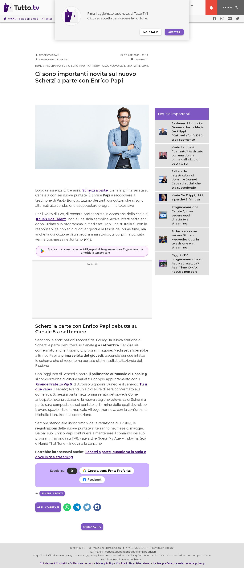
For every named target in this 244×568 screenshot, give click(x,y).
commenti (141, 59)
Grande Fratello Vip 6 (54, 384)
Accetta (174, 32)
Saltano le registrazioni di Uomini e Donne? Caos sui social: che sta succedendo (186, 180)
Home (38, 65)
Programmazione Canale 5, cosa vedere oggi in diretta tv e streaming (185, 215)
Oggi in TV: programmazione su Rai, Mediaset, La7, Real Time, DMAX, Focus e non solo (187, 263)
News (64, 59)
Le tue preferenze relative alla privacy (179, 563)
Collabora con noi (81, 563)
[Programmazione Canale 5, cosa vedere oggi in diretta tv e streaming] (164, 215)
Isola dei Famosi (28, 18)
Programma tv (49, 59)
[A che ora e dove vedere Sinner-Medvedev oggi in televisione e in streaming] (164, 239)
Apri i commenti (48, 507)
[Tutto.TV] (32, 7)
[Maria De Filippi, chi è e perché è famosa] (164, 197)
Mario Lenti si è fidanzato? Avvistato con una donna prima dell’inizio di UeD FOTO (187, 156)
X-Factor (47, 18)
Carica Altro (92, 526)
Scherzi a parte (52, 493)
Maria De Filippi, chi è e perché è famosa (188, 197)
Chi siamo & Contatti (53, 563)
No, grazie (150, 32)
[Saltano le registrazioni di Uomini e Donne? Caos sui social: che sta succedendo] (164, 179)
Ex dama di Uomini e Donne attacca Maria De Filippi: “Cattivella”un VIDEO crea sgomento (188, 132)
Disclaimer (143, 563)
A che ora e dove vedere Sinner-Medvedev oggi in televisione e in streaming (185, 239)
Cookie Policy (125, 563)
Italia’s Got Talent (51, 219)
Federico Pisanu (49, 55)
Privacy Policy (105, 563)
